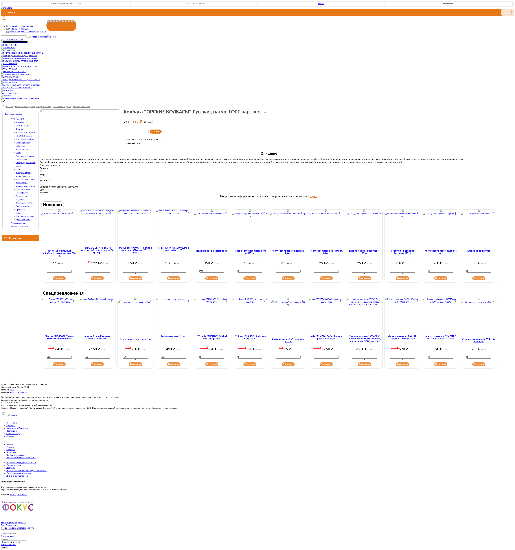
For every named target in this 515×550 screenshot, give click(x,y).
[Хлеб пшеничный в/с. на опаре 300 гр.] (288, 317)
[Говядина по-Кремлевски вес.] (212, 228)
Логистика (11, 452)
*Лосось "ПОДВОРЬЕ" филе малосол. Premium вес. (59, 337)
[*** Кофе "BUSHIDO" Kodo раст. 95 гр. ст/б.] (250, 316)
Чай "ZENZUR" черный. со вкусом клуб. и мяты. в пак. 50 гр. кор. (97, 250)
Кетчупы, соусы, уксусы (25, 179)
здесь (313, 196)
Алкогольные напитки (25, 216)
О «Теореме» (12, 423)
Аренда (9, 444)
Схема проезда (13, 434)
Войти (4, 523)
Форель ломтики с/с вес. (174, 336)
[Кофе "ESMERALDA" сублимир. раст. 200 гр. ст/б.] (326, 316)
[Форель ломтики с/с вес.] (174, 316)
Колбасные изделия (62, 107)
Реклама (10, 447)
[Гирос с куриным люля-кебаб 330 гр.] (59, 228)
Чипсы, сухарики (23, 143)
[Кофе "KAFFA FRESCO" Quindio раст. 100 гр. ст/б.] (174, 227)
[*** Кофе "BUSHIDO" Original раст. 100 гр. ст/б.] (212, 316)
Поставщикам (12, 431)
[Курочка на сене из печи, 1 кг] (135, 317)
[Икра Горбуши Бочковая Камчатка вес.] (97, 316)
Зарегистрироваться (16, 523)
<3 (265, 112)
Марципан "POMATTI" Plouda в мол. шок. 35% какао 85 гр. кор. (135, 250)
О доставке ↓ (448, 4)
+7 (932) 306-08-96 (18, 393)
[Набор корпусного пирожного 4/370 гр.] (250, 228)
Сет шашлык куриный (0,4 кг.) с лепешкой (478, 340)
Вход (3, 525)
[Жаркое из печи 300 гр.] (479, 228)
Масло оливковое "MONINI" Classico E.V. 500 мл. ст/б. (402, 337)
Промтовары (21, 210)
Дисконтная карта (23, 220)
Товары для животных (25, 203)
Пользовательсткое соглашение (21, 458)
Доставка (10, 468)
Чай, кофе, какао (22, 193)
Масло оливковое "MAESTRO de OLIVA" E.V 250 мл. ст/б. (440, 337)
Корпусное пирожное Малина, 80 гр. (326, 252)
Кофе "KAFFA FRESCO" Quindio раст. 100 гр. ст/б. (173, 249)
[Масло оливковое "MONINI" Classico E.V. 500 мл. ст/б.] (403, 316)
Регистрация (12, 525)
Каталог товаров (13, 465)
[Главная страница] (3, 106)
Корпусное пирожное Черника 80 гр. (288, 252)
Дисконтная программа (17, 476)
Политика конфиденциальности (21, 463)
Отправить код (7, 536)
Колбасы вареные (81, 107)
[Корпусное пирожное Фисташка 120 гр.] (403, 228)
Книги (18, 213)
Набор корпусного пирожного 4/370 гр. (250, 252)
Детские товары (22, 206)
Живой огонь (21, 122)
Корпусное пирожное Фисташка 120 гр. (402, 252)
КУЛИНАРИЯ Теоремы (25, 133)
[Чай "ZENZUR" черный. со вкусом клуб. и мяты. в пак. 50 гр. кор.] (97, 227)
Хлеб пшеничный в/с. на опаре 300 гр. (288, 340)
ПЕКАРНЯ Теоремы (24, 136)
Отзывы (321, 4)
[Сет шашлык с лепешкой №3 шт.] (479, 317)
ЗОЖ (18, 169)
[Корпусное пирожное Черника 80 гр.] (288, 228)
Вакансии (10, 450)
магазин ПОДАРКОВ (19, 226)
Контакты (10, 426)
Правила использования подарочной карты (26, 471)
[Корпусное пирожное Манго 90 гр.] (364, 228)
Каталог (9, 107)
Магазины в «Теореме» (17, 428)
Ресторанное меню (18, 223)
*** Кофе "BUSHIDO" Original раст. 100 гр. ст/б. (212, 337)
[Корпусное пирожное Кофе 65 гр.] (441, 228)
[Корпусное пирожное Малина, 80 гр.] (326, 228)
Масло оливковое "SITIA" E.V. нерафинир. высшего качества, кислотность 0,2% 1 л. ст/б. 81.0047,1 (364, 339)
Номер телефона (8, 528)
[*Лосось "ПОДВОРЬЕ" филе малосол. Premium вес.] (59, 316)
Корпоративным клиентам (18, 473)
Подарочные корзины (16, 455)
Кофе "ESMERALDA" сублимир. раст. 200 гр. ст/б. (326, 337)
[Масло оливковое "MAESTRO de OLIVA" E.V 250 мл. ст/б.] (441, 316)
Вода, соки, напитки (24, 189)
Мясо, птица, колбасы (40, 107)
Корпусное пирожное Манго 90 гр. (364, 252)
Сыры (18, 153)
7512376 (13, 390)
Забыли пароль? (8, 545)
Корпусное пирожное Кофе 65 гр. (441, 252)
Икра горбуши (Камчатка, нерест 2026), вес (97, 337)
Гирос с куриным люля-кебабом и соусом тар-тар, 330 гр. (59, 253)
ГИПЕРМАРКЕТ (22, 107)
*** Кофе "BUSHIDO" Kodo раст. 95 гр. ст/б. (250, 337)
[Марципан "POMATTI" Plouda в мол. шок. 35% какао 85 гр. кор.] (135, 227)
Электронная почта (25, 528)
